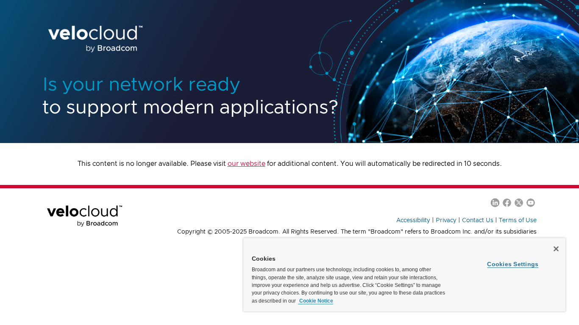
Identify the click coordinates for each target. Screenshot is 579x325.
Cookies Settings (512, 264)
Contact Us (477, 220)
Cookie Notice (315, 301)
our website (246, 163)
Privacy (446, 220)
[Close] (556, 248)
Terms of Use (518, 220)
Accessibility (413, 220)
